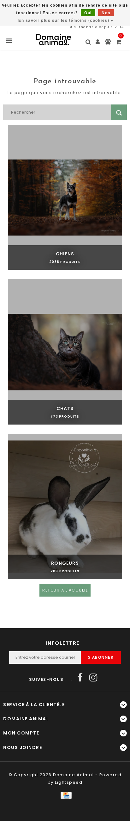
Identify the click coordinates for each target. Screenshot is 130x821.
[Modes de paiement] (64, 795)
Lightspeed (68, 782)
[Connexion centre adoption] (108, 43)
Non (106, 13)
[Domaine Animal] (53, 39)
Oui (88, 13)
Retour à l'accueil (65, 590)
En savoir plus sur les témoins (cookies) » (65, 20)
